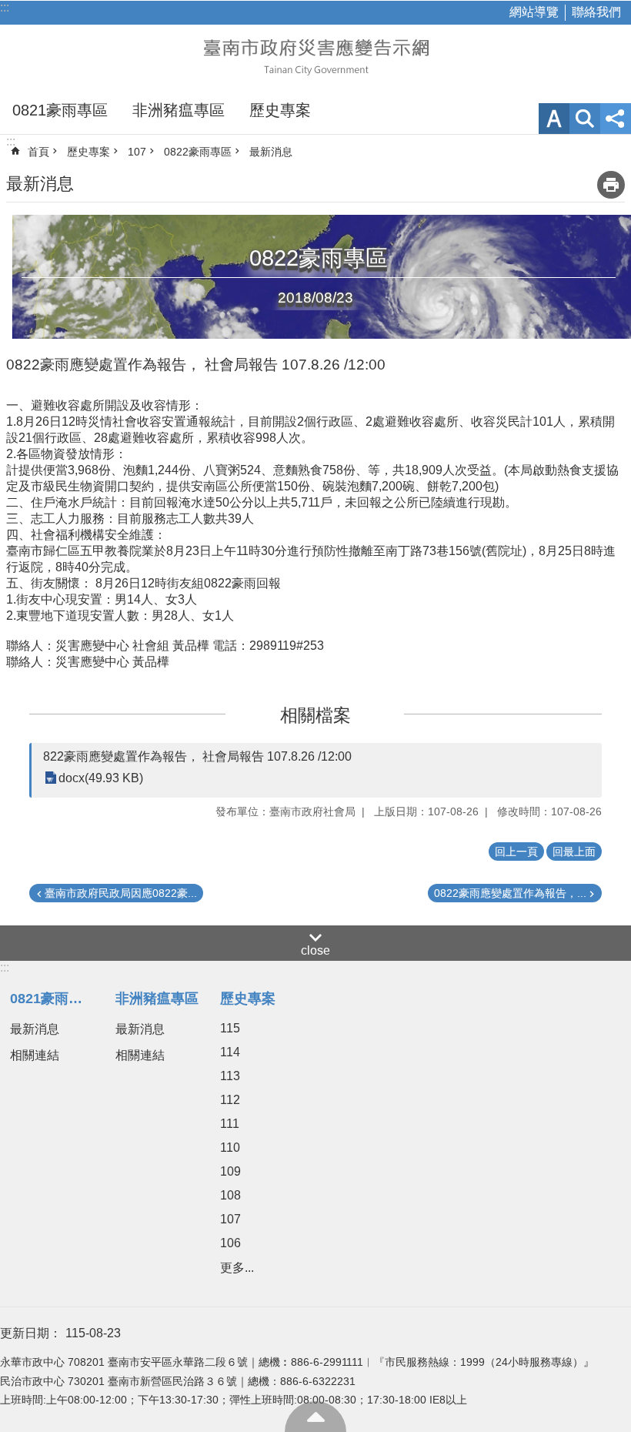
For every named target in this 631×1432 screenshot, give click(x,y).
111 (229, 1123)
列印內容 (611, 185)
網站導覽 (534, 11)
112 (230, 1099)
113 (230, 1075)
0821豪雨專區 (60, 110)
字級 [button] (554, 118)
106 (230, 1243)
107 (137, 152)
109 (230, 1171)
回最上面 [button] (574, 851)
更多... (237, 1267)
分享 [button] (615, 118)
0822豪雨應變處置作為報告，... (510, 893)
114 (230, 1052)
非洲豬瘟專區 (178, 110)
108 (230, 1195)
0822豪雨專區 (198, 152)
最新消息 (270, 152)
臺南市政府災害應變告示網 (315, 55)
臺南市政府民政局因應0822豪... (121, 893)
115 (230, 1028)
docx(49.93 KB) (100, 778)
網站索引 (584, 118)
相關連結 (34, 1055)
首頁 (38, 152)
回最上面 (315, 1416)
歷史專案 (280, 110)
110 (230, 1147)
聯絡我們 (596, 11)
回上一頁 (516, 851)
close (315, 950)
